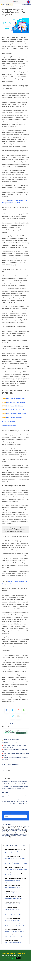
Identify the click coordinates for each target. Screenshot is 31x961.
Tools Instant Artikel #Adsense (13, 398)
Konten (3, 826)
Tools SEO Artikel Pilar (8, 421)
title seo (14, 835)
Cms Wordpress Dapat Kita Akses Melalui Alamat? (14, 803)
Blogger (19, 829)
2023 (3, 770)
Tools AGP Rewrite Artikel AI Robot (14, 410)
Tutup (18, 958)
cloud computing (6, 835)
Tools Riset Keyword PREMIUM (13, 402)
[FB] (7, 710)
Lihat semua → (25, 845)
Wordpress (26, 826)
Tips (9, 831)
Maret (3, 779)
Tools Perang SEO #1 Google (13, 406)
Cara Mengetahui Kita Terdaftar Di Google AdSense (15, 781)
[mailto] (18, 717)
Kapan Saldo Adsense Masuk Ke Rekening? (13, 788)
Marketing (11, 826)
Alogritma (4, 831)
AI (19, 826)
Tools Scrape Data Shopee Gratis (14, 413)
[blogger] (12, 710)
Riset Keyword (22, 830)
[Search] (25, 816)
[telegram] (12, 717)
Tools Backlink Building (9, 425)
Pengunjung (8, 834)
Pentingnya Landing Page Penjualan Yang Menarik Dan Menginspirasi (13, 12)
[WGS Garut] (15, 734)
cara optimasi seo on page (20, 834)
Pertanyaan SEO (12, 830)
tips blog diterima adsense (8, 833)
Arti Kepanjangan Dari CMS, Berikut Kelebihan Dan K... (15, 801)
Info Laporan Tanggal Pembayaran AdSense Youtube (15, 786)
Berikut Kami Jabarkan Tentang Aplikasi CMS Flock (14, 799)
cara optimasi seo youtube (19, 831)
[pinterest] (18, 710)
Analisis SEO (20, 833)
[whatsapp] (24, 710)
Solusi (11, 828)
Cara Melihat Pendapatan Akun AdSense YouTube (14, 784)
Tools (26, 828)
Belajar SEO (19, 828)
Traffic (12, 829)
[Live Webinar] (28, 2)
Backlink (6, 829)
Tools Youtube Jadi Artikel (12, 417)
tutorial (6, 828)
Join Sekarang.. (9, 958)
